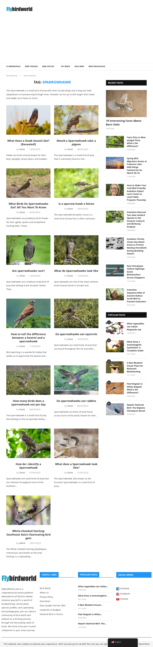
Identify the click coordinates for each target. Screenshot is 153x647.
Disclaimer (45, 601)
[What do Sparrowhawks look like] (76, 250)
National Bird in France (51, 614)
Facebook (124, 588)
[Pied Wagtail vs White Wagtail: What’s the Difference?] (115, 388)
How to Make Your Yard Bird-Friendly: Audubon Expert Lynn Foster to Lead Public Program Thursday (136, 192)
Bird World (45, 588)
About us (44, 593)
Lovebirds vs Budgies (50, 610)
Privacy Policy (46, 597)
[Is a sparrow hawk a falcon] (76, 183)
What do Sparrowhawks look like (76, 271)
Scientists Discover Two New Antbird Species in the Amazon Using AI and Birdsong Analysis (136, 219)
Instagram (124, 594)
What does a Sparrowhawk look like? (76, 465)
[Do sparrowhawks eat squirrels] (76, 313)
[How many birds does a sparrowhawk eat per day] (28, 380)
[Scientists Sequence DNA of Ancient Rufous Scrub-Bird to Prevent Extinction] (115, 294)
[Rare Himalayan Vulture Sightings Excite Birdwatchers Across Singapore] (115, 270)
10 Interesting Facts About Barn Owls (123, 122)
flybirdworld (11, 75)
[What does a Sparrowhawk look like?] (76, 443)
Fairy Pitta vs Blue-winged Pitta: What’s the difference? (136, 142)
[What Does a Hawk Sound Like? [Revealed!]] (28, 120)
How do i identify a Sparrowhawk (28, 465)
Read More (144, 644)
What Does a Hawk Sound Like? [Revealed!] (28, 142)
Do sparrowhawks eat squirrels (76, 334)
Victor (22, 149)
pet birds (65, 66)
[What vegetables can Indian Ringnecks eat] (115, 328)
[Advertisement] (76, 40)
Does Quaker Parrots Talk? (53, 606)
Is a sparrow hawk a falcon (76, 203)
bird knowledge (97, 66)
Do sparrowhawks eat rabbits (76, 401)
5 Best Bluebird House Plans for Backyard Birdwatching (135, 367)
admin (22, 543)
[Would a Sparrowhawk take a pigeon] (76, 120)
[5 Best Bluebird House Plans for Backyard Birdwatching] (115, 367)
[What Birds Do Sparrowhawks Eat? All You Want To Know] (28, 183)
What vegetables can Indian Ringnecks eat (135, 326)
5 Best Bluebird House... (90, 604)
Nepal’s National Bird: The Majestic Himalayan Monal (136, 407)
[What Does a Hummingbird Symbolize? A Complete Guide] (115, 346)
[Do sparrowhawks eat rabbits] (76, 380)
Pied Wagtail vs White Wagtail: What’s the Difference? (135, 388)
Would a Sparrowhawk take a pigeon (76, 142)
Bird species (48, 66)
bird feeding (31, 66)
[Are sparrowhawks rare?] (28, 250)
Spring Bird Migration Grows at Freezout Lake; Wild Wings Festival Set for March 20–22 (137, 165)
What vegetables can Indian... (93, 586)
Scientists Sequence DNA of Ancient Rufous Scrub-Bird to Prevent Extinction (136, 295)
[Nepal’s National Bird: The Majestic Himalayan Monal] (115, 409)
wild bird (79, 66)
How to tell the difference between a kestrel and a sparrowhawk (28, 337)
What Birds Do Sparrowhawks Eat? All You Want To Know (28, 205)
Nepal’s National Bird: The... (92, 623)
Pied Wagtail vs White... (90, 614)
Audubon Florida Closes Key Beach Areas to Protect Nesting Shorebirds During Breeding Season (137, 246)
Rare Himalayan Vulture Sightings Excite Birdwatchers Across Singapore (136, 271)
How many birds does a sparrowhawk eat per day (28, 402)
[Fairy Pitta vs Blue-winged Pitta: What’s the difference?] (115, 142)
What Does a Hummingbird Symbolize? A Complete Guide (135, 346)
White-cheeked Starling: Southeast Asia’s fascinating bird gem (28, 534)
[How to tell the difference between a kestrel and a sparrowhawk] (28, 313)
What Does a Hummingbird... (93, 595)
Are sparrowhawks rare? (28, 271)
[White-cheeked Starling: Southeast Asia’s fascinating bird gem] (28, 510)
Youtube (123, 599)
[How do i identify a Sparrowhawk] (28, 443)
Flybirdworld (13, 66)
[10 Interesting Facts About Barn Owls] (126, 103)
